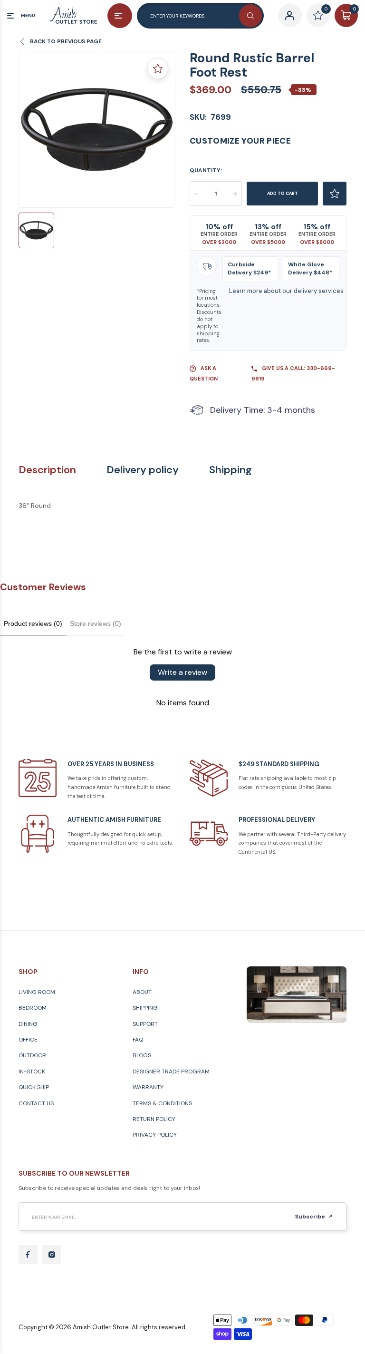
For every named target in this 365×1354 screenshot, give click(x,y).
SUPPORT (145, 1024)
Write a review (182, 672)
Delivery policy (142, 470)
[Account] (289, 15)
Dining (28, 1024)
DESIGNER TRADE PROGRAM (171, 1071)
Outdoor (32, 1055)
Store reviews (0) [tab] (95, 623)
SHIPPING (145, 1008)
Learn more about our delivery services (286, 291)
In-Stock (32, 1071)
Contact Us (36, 1103)
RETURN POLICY (154, 1119)
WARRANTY (148, 1087)
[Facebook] (28, 1254)
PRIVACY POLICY (155, 1135)
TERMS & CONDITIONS (162, 1103)
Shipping (230, 470)
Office (28, 1039)
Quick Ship (34, 1087)
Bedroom (33, 1008)
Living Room (37, 992)
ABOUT (142, 992)
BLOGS (142, 1055)
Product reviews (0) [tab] (33, 623)
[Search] (250, 15)
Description (47, 470)
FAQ (138, 1039)
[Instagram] (51, 1254)
